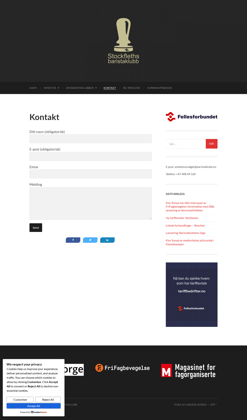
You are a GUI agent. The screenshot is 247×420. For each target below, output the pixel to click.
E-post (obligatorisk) (44, 149)
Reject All (48, 399)
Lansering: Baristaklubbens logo (185, 232)
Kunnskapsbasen (160, 87)
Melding (35, 184)
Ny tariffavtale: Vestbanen (182, 217)
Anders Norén (196, 404)
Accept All (33, 406)
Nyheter (50, 87)
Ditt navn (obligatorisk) (47, 132)
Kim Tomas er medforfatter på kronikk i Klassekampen (190, 242)
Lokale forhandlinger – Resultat (185, 225)
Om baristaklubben (80, 87)
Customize (20, 399)
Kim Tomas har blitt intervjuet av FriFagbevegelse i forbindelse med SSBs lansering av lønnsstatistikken (190, 206)
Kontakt (110, 87)
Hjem (33, 87)
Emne (33, 167)
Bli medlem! (131, 87)
